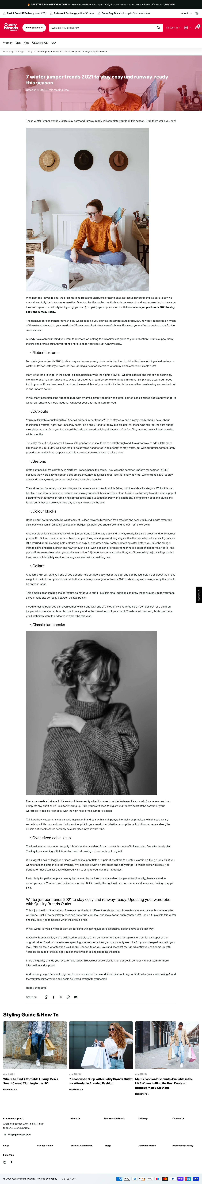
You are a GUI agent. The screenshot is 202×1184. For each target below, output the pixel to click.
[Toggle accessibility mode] (197, 13)
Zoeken (158, 28)
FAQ (53, 42)
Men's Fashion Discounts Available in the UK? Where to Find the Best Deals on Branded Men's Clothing (167, 1060)
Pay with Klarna (147, 1145)
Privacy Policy (45, 1145)
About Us (75, 1118)
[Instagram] (4, 1162)
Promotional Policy (182, 1145)
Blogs (21, 51)
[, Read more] (187, 27)
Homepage (8, 51)
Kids (26, 42)
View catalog (33, 27)
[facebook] (11, 1162)
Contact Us (178, 1118)
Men (18, 42)
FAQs (6, 1145)
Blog (30, 51)
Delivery (143, 1118)
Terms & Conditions (81, 1145)
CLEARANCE (40, 42)
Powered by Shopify (46, 1178)
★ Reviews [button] (199, 594)
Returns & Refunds (114, 1118)
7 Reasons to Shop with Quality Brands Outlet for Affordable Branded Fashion (101, 1058)
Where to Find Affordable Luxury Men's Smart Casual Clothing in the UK (35, 1058)
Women (7, 42)
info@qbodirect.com (19, 1134)
